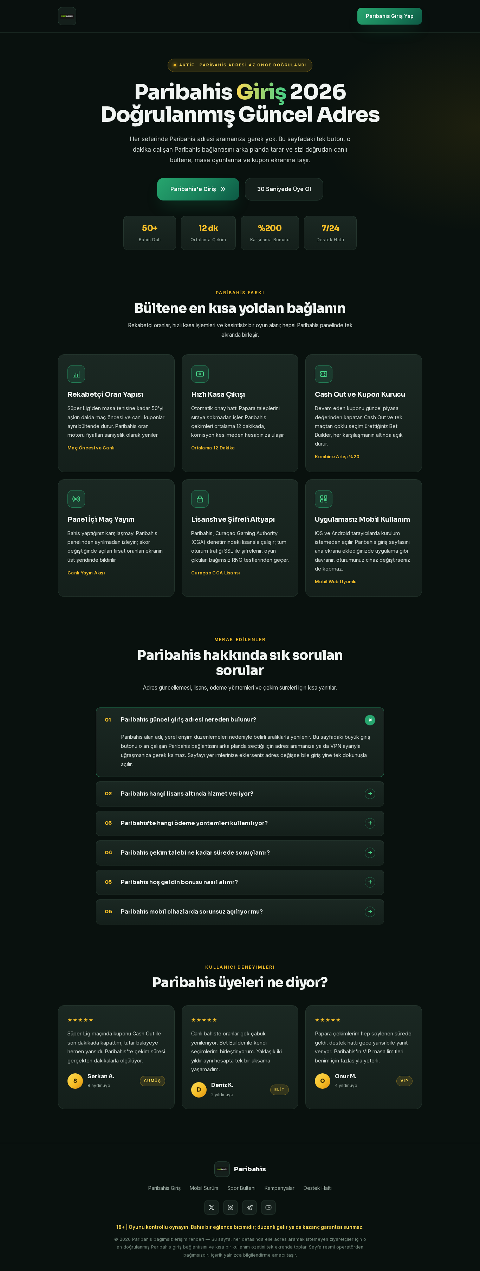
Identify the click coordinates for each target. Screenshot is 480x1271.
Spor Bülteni (241, 1188)
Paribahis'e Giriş (193, 188)
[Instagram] (230, 1207)
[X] (211, 1207)
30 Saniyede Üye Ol (284, 188)
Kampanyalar (279, 1188)
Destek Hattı (318, 1188)
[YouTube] (268, 1207)
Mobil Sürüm (204, 1188)
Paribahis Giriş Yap (390, 16)
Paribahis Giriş (164, 1188)
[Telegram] (249, 1207)
